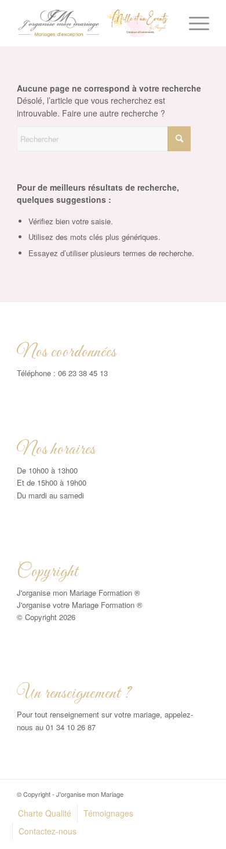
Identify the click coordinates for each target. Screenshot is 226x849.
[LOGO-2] (93, 23)
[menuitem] (193, 23)
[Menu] (193, 23)
